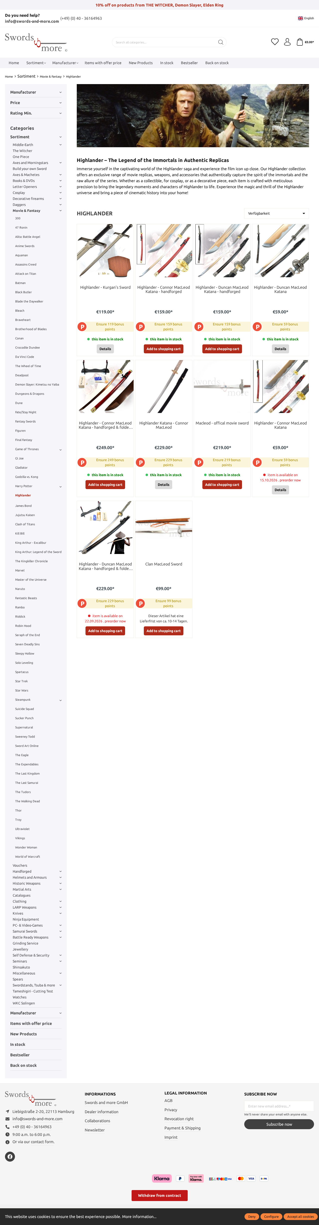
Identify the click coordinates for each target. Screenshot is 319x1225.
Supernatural (24, 727)
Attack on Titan (25, 273)
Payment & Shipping (182, 1128)
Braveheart (23, 319)
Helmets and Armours (30, 877)
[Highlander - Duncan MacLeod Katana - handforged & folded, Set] (105, 527)
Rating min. (21, 113)
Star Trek (21, 681)
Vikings (20, 838)
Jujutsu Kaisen (25, 515)
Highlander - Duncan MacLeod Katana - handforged (222, 289)
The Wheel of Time (28, 366)
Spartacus (21, 672)
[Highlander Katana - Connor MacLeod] (163, 386)
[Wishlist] (275, 42)
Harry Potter (23, 486)
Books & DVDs (24, 181)
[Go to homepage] (36, 42)
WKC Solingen (24, 1003)
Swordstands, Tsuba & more (34, 985)
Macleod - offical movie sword (222, 423)
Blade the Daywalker (29, 301)
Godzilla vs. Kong (26, 476)
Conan (19, 338)
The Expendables (26, 764)
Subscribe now (279, 1124)
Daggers (19, 205)
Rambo (20, 607)
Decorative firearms (28, 199)
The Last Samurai (26, 782)
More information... (139, 1216)
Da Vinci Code (24, 356)
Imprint (170, 1137)
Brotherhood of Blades (31, 329)
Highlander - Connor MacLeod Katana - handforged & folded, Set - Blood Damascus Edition (105, 425)
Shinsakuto (21, 967)
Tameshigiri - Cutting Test (33, 991)
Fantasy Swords (25, 421)
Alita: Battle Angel (27, 236)
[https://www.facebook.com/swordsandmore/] (10, 1157)
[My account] (287, 42)
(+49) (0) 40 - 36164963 (81, 18)
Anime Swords (24, 246)
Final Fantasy (23, 439)
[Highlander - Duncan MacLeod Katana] (280, 250)
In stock (17, 1044)
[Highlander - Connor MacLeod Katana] (280, 386)
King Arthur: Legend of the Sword (38, 551)
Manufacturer (23, 92)
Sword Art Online (27, 745)
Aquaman (21, 255)
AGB (168, 1100)
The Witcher (22, 151)
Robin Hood (23, 625)
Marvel (19, 570)
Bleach (19, 310)
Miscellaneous (24, 973)
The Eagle (22, 755)
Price (15, 102)
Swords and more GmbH (106, 1102)
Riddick (20, 616)
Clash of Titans (25, 524)
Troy (18, 819)
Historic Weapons (26, 883)
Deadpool (21, 375)
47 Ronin (21, 227)
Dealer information (101, 1111)
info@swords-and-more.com (32, 21)
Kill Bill (19, 533)
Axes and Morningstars (30, 163)
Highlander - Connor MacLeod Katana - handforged (163, 289)
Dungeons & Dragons (29, 393)
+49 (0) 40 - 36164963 (32, 1126)
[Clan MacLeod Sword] (163, 527)
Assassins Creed (25, 264)
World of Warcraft (27, 856)
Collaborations (97, 1120)
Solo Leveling (24, 662)
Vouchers (20, 865)
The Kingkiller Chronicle (31, 561)
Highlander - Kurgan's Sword (105, 287)
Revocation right (179, 1118)
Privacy (170, 1109)
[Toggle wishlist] (128, 229)
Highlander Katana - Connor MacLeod (163, 425)
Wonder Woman (26, 847)
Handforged (22, 871)
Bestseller (20, 1055)
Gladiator (21, 467)
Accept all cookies (300, 1216)
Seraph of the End (27, 635)
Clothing (19, 901)
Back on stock (23, 1065)
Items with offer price (31, 1023)
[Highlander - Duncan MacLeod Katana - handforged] (222, 250)
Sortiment (19, 137)
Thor (18, 810)
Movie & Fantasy (26, 211)
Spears (18, 979)
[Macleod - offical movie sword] (222, 386)
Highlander (23, 495)
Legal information (185, 1093)
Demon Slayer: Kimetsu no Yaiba (37, 384)
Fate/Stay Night (25, 412)
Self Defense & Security (31, 955)
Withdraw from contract (159, 1195)
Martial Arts (22, 889)
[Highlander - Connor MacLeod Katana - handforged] (163, 250)
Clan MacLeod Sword (163, 564)
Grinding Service (25, 943)
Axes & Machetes (26, 175)
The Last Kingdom (27, 773)
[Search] (221, 42)
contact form (42, 1141)
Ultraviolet (22, 828)
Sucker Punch (24, 718)
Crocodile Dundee (27, 347)
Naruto (20, 588)
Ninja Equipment (26, 919)
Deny (251, 1216)
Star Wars (21, 690)
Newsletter (95, 1130)
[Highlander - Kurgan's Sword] (105, 250)
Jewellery (20, 949)
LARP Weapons (24, 907)
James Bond (23, 505)
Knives (18, 913)
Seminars (20, 961)
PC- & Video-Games (28, 925)
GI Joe (19, 458)
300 (17, 218)
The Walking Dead (27, 801)
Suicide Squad (24, 708)
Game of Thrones (27, 449)
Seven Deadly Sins (27, 644)
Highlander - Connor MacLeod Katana (280, 425)
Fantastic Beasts (26, 598)
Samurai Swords (25, 931)
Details (105, 349)
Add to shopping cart (164, 349)
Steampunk (22, 699)
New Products (23, 1034)
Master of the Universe (31, 579)
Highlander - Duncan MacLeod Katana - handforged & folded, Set (105, 566)
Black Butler (23, 292)
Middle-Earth (23, 145)
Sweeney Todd (25, 736)
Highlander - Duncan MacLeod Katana (280, 289)
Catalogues (21, 895)
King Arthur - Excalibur (30, 542)
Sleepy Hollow (24, 653)
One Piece (21, 157)
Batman (20, 282)
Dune (19, 403)
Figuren (20, 430)
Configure (271, 1216)
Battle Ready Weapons (30, 937)
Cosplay (19, 193)
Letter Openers (25, 187)
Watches (19, 997)
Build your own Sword (30, 169)
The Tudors (23, 792)
